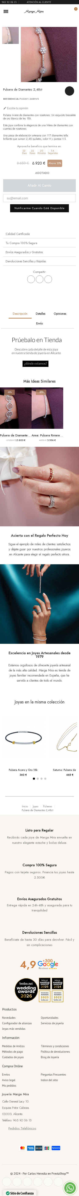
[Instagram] (37, 1181)
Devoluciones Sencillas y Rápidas (26, 261)
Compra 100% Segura (40, 865)
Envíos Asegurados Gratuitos (39, 899)
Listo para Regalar (39, 830)
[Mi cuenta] (67, 11)
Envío (39, 323)
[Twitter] (17, 1181)
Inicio (25, 806)
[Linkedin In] (58, 1181)
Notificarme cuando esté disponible (39, 208)
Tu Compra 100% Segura (21, 243)
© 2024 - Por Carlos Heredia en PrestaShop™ (39, 1173)
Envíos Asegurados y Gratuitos (24, 252)
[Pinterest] (48, 279)
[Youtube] (48, 1181)
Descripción (20, 314)
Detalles (40, 314)
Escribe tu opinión (15, 108)
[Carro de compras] (73, 11)
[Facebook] (31, 279)
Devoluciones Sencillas (39, 932)
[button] (59, 11)
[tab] (39, 233)
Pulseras (47, 806)
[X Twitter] (39, 279)
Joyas (35, 806)
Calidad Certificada (18, 234)
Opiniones (60, 314)
